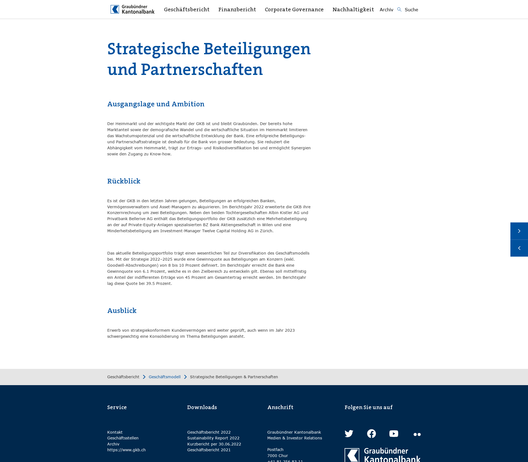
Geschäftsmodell (165, 377)
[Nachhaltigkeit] (519, 247)
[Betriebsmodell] (519, 230)
